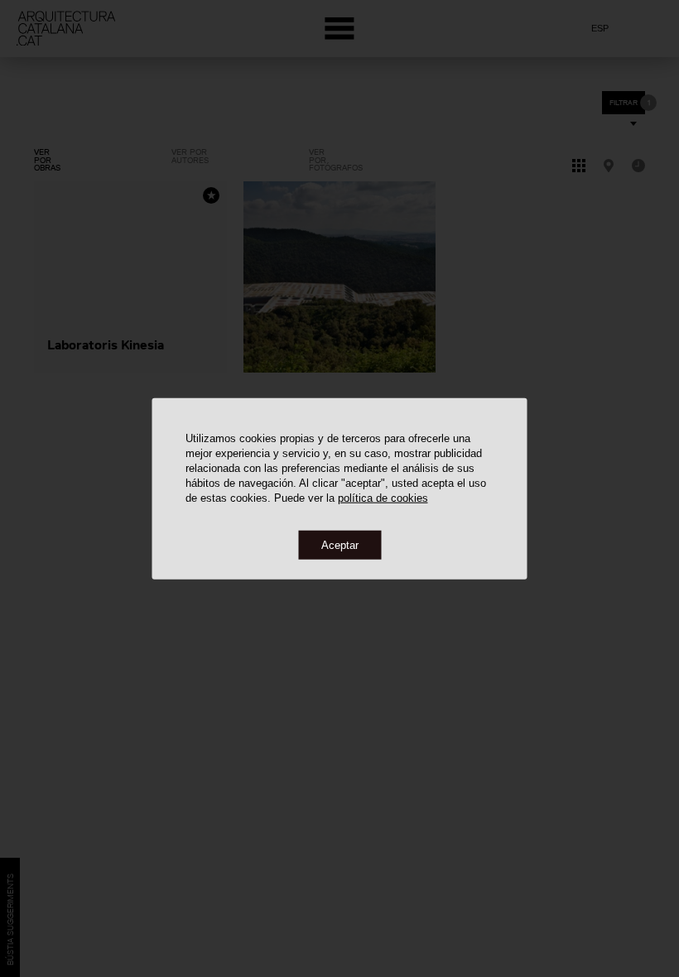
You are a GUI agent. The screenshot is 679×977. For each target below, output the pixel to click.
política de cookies (383, 497)
